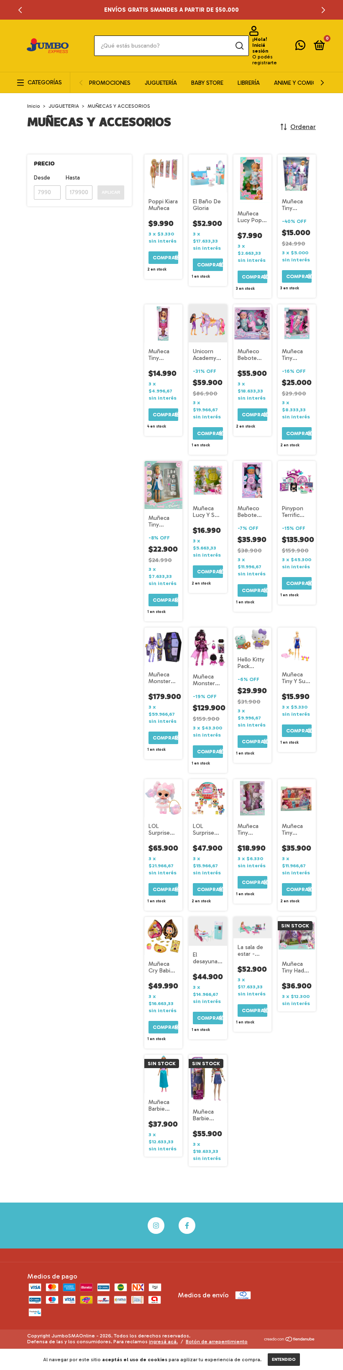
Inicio (33, 106)
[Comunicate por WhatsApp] (300, 47)
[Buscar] (239, 45)
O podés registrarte (264, 60)
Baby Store (207, 82)
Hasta (73, 177)
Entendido (284, 1359)
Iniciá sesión (260, 48)
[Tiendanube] (290, 1340)
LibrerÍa (249, 82)
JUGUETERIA (64, 106)
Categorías (45, 82)
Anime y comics (297, 82)
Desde (42, 177)
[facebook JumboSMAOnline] (187, 1225)
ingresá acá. (163, 1342)
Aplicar (111, 192)
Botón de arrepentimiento (217, 1342)
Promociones (110, 82)
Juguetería (161, 82)
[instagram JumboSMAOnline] (156, 1225)
